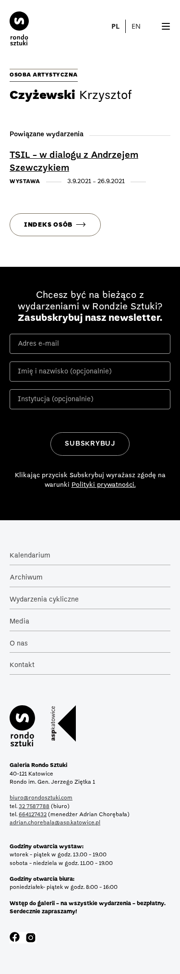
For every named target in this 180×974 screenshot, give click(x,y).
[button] (141, 26)
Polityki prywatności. (104, 485)
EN (136, 26)
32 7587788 (34, 807)
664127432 (33, 815)
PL (115, 26)
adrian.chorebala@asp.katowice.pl (55, 823)
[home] (14, 26)
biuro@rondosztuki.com (41, 798)
